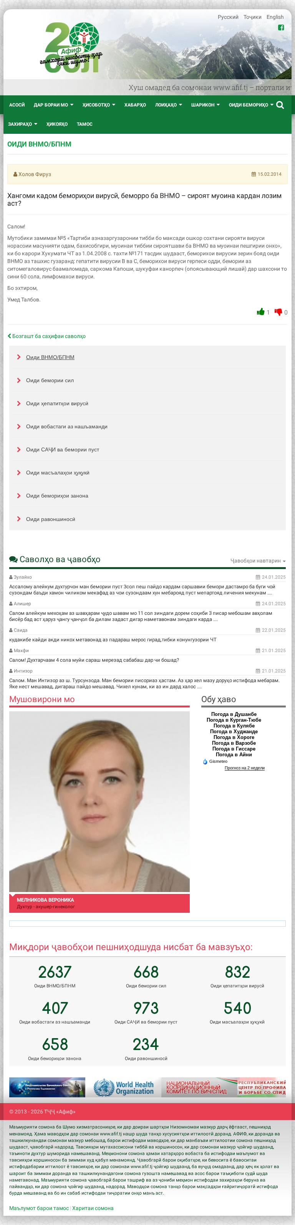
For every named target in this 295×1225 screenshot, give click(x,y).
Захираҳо (20, 124)
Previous (24, 1087)
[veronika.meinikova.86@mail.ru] (99, 801)
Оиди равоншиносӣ (50, 519)
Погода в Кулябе (234, 726)
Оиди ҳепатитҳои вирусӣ (57, 403)
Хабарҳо (135, 105)
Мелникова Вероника (45, 900)
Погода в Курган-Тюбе (234, 720)
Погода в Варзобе (234, 743)
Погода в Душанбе (234, 714)
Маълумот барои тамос (39, 1208)
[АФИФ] (71, 47)
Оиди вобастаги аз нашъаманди (67, 426)
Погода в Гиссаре (233, 749)
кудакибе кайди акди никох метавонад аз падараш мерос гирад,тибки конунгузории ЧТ (113, 639)
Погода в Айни (234, 754)
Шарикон (202, 105)
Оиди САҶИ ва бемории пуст (62, 449)
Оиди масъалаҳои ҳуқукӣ (57, 472)
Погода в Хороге (234, 737)
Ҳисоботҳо (96, 105)
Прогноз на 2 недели (245, 768)
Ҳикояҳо (57, 124)
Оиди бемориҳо (248, 105)
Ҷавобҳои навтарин (256, 561)
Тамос (85, 124)
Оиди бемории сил (50, 380)
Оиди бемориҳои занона (57, 496)
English (275, 17)
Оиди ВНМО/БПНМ (50, 357)
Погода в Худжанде (234, 731)
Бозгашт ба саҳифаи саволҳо (48, 336)
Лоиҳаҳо (166, 105)
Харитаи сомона (93, 1208)
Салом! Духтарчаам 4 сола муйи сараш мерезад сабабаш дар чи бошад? (94, 660)
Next (270, 1087)
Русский (229, 17)
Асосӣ (17, 105)
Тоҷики (253, 17)
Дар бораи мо (51, 105)
